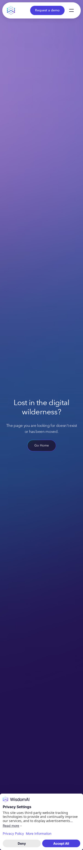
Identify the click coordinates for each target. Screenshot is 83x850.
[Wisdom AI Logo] (11, 10)
